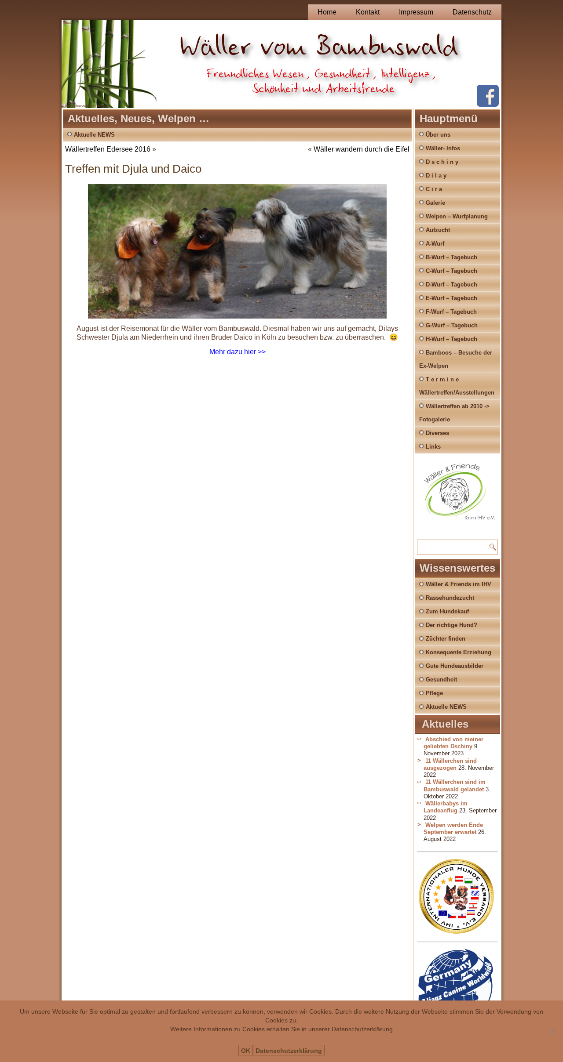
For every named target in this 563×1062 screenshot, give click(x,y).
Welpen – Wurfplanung (457, 216)
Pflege (434, 693)
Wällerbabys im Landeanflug (446, 807)
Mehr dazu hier (232, 351)
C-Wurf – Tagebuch (451, 271)
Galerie (435, 202)
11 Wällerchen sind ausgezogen (450, 764)
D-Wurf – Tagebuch (451, 284)
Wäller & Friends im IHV (458, 584)
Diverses (437, 433)
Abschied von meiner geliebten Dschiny (453, 743)
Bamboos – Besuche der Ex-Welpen (455, 359)
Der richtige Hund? (451, 625)
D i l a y (436, 175)
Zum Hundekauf (447, 611)
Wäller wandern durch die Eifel (361, 149)
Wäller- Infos (443, 148)
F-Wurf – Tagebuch (451, 311)
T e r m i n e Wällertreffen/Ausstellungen (456, 386)
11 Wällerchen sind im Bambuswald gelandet (455, 785)
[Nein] (552, 1031)
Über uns (438, 134)
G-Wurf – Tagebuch (452, 325)
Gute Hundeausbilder (454, 666)
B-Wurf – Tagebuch (451, 257)
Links (433, 446)
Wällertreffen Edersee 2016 (107, 149)
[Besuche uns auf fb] (488, 104)
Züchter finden (445, 638)
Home (327, 12)
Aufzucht (438, 230)
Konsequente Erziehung (458, 652)
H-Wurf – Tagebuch (451, 339)
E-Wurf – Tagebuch (451, 298)
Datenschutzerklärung (289, 1050)
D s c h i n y (442, 162)
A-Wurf (435, 243)
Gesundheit (441, 679)
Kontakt (368, 12)
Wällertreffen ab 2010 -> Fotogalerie (454, 413)
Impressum (416, 12)
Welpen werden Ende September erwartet (453, 828)
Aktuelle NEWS (94, 134)
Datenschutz (472, 12)
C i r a (434, 189)
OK (245, 1050)
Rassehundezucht (450, 597)
